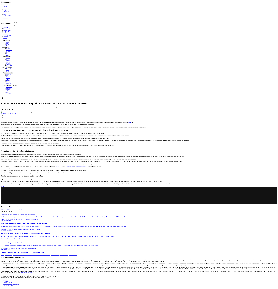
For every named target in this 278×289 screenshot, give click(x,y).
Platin (7, 44)
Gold (4, 7)
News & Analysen (7, 28)
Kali (7, 75)
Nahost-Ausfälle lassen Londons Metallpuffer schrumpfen (18, 214)
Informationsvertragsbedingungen (82, 166)
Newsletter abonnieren (5, 2)
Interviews (5, 18)
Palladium (8, 45)
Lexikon (5, 38)
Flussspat (8, 82)
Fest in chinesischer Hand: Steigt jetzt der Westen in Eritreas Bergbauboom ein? (24, 223)
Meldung (130, 122)
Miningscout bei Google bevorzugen (9, 113)
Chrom (8, 80)
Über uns (5, 280)
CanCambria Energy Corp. (7, 230)
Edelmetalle (6, 40)
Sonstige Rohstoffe (8, 72)
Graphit (8, 63)
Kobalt (7, 60)
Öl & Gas (8, 68)
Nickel (7, 59)
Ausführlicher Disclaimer (26, 272)
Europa (8, 89)
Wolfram (8, 79)
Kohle (7, 71)
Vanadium (8, 64)
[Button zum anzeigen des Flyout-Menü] (1, 1)
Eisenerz (5, 9)
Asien (7, 92)
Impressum (5, 281)
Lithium (5, 10)
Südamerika (9, 88)
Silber (7, 43)
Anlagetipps (6, 36)
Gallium (8, 78)
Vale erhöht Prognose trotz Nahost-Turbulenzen (15, 243)
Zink (7, 54)
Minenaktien (6, 16)
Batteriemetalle (7, 56)
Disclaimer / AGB (58, 166)
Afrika (7, 91)
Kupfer (5, 6)
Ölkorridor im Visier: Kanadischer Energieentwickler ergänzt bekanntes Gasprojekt (25, 233)
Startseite (5, 27)
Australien (8, 93)
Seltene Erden (9, 65)
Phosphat (8, 74)
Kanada (2, 186)
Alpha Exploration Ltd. (6, 220)
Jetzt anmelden (18, 166)
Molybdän (8, 76)
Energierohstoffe (7, 67)
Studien (5, 32)
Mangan (8, 62)
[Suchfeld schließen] (14, 22)
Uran (7, 70)
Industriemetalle (7, 47)
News (4, 14)
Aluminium (6, 11)
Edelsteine (8, 83)
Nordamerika (9, 87)
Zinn (7, 55)
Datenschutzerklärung (69, 166)
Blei (7, 52)
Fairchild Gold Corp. (5, 249)
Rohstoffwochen (7, 15)
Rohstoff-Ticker (7, 35)
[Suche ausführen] (16, 22)
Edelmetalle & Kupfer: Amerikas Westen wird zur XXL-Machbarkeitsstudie (23, 252)
